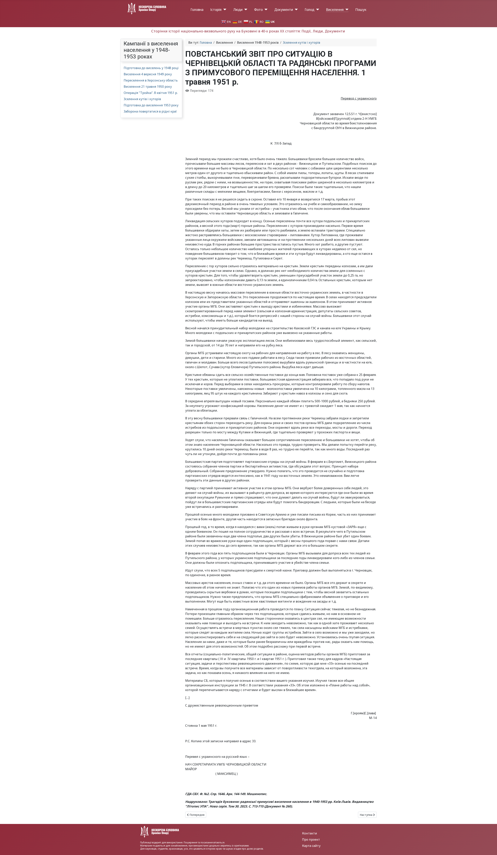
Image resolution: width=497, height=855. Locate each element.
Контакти (309, 833)
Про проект (311, 839)
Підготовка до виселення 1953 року (151, 105)
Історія (216, 9)
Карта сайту (311, 846)
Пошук (360, 9)
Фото (258, 9)
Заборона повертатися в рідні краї (150, 111)
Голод (309, 9)
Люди (237, 9)
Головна (196, 9)
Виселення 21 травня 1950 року (148, 86)
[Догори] (490, 848)
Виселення (335, 9)
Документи (283, 9)
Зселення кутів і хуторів (142, 99)
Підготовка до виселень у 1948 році (151, 68)
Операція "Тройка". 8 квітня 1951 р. (151, 93)
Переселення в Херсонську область (151, 80)
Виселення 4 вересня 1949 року (148, 74)
